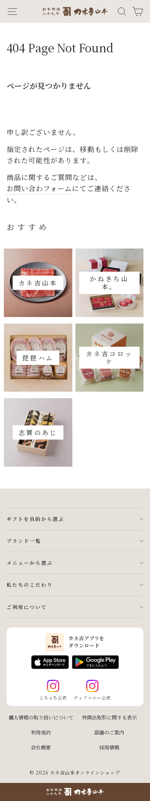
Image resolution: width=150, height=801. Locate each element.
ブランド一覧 (24, 540)
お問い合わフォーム (39, 188)
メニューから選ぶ (30, 562)
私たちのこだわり (30, 584)
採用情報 (109, 747)
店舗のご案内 (109, 732)
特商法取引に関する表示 (109, 717)
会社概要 (41, 747)
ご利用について (27, 607)
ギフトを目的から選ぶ (35, 518)
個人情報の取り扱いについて (40, 717)
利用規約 (41, 732)
